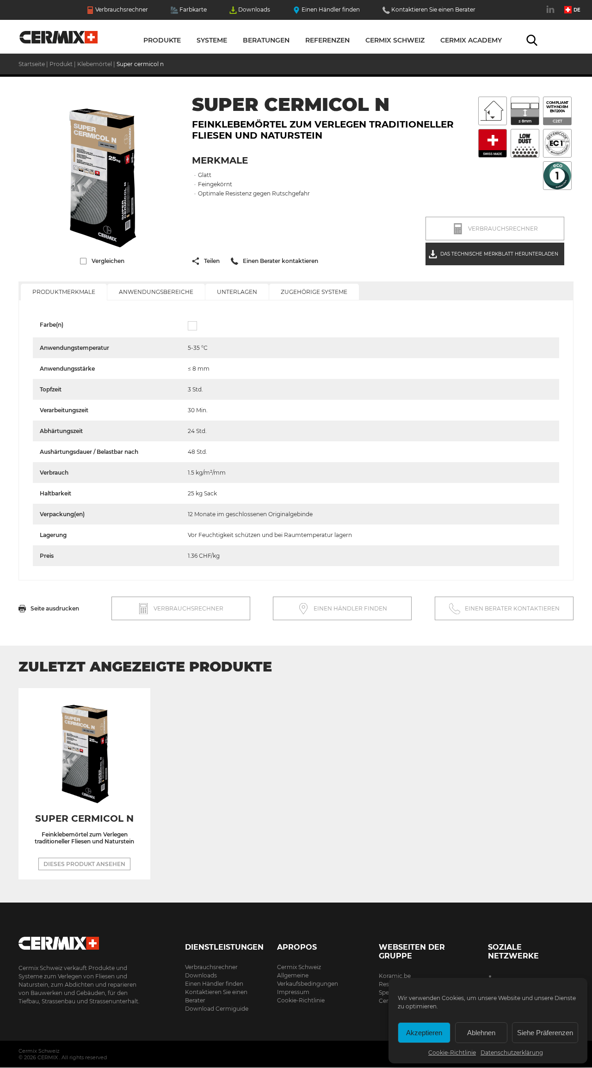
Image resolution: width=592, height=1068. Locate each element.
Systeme (212, 40)
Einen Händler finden (331, 9)
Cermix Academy (471, 40)
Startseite (58, 39)
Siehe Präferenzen (545, 1033)
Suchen (532, 40)
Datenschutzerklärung (512, 1052)
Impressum (293, 992)
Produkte (162, 40)
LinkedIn (551, 14)
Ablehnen (481, 1033)
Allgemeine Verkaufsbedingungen (307, 979)
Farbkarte (193, 9)
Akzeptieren (424, 1033)
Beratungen (266, 40)
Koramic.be (395, 975)
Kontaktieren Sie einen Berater (433, 9)
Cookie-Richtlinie (452, 1052)
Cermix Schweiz (395, 40)
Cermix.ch (80, 940)
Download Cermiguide (216, 1008)
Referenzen (327, 40)
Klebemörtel (94, 64)
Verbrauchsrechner (121, 9)
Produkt (61, 64)
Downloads (254, 9)
